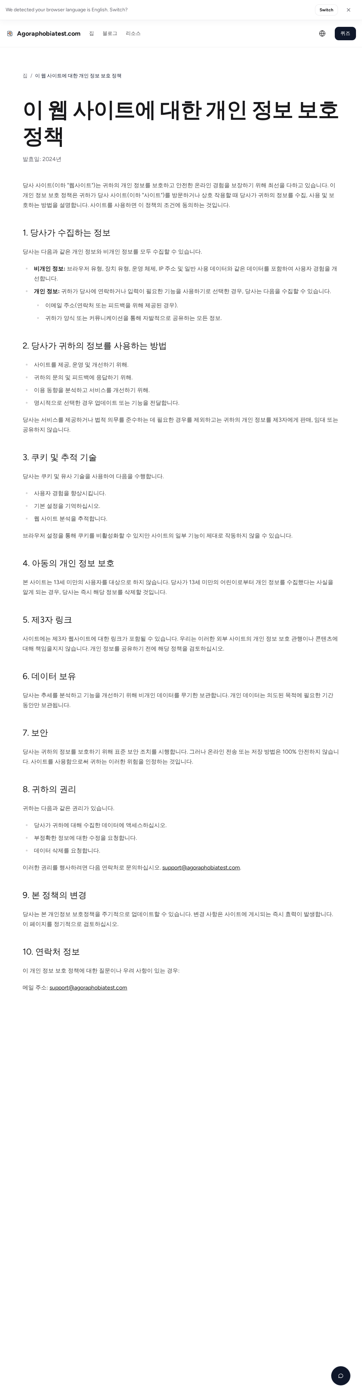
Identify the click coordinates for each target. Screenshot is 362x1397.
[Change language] (322, 33)
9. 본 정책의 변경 (55, 895)
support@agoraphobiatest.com (201, 867)
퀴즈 (345, 33)
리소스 (133, 33)
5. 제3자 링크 (47, 619)
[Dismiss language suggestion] (348, 10)
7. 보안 (35, 732)
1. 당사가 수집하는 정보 (67, 232)
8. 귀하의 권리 (49, 789)
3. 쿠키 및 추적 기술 (60, 457)
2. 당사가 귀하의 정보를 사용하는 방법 (95, 345)
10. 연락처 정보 (51, 951)
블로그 (110, 33)
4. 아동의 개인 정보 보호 (69, 563)
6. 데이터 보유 (49, 676)
